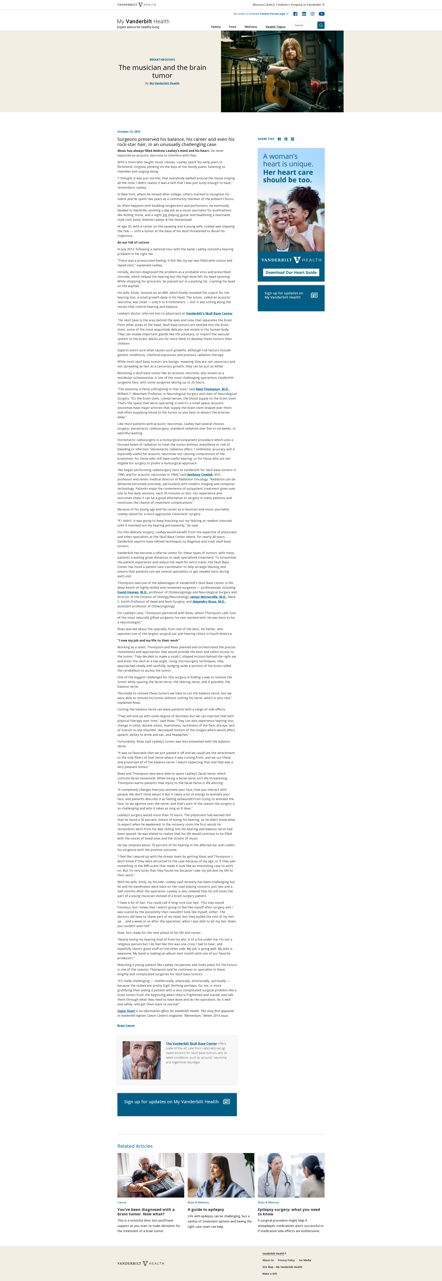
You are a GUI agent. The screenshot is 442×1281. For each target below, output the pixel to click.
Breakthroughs (162, 59)
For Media (305, 1260)
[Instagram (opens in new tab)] (312, 14)
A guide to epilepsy (206, 1209)
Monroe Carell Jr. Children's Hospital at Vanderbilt (289, 5)
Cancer (121, 1202)
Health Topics (275, 27)
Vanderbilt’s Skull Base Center (209, 313)
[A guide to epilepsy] (221, 1175)
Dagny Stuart (126, 1011)
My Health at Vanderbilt (261, 13)
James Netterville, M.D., (208, 597)
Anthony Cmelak (200, 474)
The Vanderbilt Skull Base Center (191, 1043)
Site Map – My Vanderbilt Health (282, 1267)
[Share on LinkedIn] (285, 138)
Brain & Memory (198, 1202)
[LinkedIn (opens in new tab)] (304, 14)
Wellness (251, 27)
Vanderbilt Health (273, 1253)
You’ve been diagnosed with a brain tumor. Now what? (146, 1211)
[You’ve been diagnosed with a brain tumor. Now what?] (150, 1175)
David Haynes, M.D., (133, 592)
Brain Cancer (126, 1025)
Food (232, 27)
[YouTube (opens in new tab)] (322, 14)
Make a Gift (269, 1273)
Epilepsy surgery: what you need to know (289, 1211)
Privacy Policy (286, 1260)
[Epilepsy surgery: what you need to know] (291, 1175)
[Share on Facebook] (279, 138)
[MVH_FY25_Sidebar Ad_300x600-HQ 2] (291, 215)
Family (216, 27)
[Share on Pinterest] (292, 138)
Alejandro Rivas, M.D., (209, 601)
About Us (268, 1260)
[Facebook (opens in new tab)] (295, 14)
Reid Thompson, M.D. (212, 389)
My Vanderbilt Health (164, 83)
